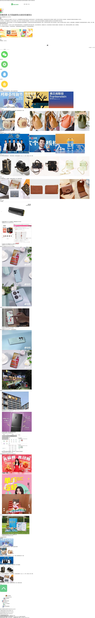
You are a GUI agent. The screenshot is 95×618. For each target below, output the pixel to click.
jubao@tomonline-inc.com (25, 617)
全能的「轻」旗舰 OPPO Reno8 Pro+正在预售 (7, 246)
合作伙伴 (7, 615)
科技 (34, 0)
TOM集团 (1, 615)
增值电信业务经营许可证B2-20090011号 (6, 613)
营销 (18, 0)
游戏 (11, 0)
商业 (21, 0)
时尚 (10, 0)
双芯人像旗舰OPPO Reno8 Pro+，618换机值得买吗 (8, 329)
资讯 (2, 0)
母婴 (16, 0)
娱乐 (5, 0)
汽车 (30, 0)
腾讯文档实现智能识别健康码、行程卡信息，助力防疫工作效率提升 (12, 451)
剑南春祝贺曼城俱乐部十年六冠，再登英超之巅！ (9, 534)
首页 (0, 0)
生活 (15, 0)
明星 (8, 0)
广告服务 (10, 615)
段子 (27, 0)
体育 (7, 0)
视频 (23, 0)
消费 (29, 0)
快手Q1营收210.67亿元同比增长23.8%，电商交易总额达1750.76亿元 (13, 409)
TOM (3, 433)
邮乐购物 (4, 615)
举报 (0, 39)
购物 (32, 0)
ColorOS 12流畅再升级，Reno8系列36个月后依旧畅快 (10, 327)
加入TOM (13, 615)
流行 (4, 0)
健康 (26, 0)
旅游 (13, 0)
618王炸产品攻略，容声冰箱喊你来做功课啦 (9, 432)
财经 (24, 0)
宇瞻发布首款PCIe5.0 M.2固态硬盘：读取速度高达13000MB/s (11, 221)
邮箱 (19, 0)
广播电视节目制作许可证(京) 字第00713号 (6, 610)
